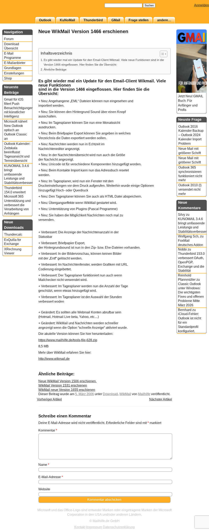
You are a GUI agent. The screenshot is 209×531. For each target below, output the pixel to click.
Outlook (45, 20)
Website (44, 489)
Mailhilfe (144, 394)
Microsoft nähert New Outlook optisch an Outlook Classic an (15, 130)
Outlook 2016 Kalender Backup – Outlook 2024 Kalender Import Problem (190, 135)
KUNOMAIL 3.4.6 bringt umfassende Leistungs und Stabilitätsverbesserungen (18, 174)
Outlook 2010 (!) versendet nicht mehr (189, 189)
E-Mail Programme (12, 55)
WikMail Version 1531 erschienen (62, 385)
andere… (164, 20)
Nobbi (182, 249)
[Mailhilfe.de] (24, 10)
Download (110, 394)
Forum (8, 39)
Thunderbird (93, 20)
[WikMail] (160, 46)
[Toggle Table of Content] (161, 53)
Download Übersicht (11, 46)
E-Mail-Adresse (50, 477)
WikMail (125, 394)
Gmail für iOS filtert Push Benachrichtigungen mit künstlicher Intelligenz (18, 108)
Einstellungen (14, 73)
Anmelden (201, 5)
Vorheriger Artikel (49, 399)
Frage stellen (139, 20)
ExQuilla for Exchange (12, 242)
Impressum (94, 527)
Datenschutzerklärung (119, 527)
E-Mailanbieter (14, 63)
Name (43, 464)
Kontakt (79, 527)
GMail (115, 20)
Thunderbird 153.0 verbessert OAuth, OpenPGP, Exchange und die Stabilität (191, 262)
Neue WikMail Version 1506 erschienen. (67, 381)
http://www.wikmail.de (54, 358)
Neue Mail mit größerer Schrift (189, 151)
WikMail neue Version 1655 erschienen (66, 389)
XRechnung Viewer (12, 251)
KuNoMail (67, 20)
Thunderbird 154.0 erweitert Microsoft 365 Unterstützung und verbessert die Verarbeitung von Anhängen (17, 200)
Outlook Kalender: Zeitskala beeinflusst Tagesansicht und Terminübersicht (17, 152)
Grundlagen (12, 68)
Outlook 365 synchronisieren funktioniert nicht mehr (190, 174)
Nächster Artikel (160, 399)
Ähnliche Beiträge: (55, 69)
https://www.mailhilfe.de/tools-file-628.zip (67, 340)
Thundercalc (13, 234)
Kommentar (47, 430)
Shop (8, 78)
